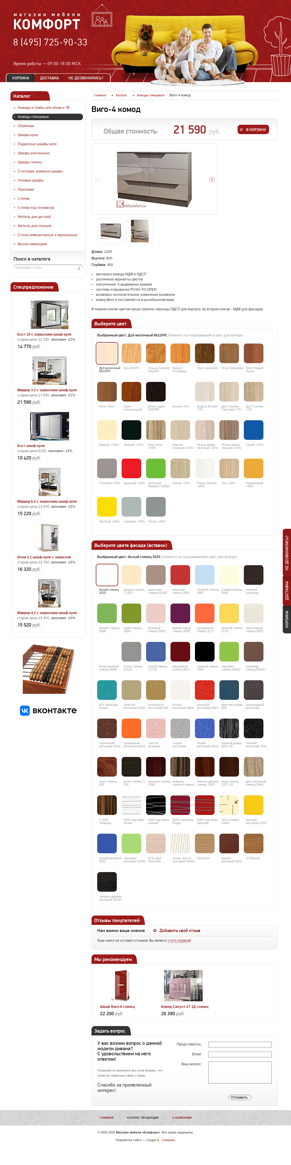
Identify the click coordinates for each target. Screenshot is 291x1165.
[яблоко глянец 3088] (107, 613)
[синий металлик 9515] (205, 728)
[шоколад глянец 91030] (253, 651)
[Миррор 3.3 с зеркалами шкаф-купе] (49, 384)
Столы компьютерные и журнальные (48, 235)
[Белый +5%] (180, 391)
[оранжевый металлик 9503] (131, 728)
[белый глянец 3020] (107, 575)
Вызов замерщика (32, 244)
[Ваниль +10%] (107, 430)
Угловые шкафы (31, 180)
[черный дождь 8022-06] (229, 728)
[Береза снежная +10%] (180, 430)
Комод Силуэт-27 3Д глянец (184, 1007)
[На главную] (47, 29)
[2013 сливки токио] (229, 805)
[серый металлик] (180, 728)
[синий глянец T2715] (156, 651)
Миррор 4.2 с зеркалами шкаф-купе (47, 613)
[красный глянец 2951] (180, 575)
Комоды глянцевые (33, 117)
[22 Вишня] (253, 843)
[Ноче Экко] (107, 391)
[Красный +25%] (131, 468)
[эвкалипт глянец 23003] (229, 651)
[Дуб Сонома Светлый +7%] (229, 391)
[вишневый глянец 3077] (180, 651)
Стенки (24, 199)
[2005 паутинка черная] (156, 805)
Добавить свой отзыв (179, 930)
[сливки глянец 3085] (229, 575)
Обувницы (26, 126)
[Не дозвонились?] (88, 78)
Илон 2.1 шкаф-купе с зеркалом (44, 557)
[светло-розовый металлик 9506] (156, 728)
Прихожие (26, 190)
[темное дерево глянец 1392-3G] (205, 767)
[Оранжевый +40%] (253, 468)
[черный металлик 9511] (253, 728)
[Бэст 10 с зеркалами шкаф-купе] (49, 328)
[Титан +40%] (156, 507)
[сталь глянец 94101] (131, 651)
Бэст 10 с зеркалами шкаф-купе (44, 334)
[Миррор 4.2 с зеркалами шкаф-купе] (49, 606)
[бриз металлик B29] (229, 690)
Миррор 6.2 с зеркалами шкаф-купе (47, 502)
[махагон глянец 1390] (156, 767)
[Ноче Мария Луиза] (253, 353)
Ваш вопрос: (192, 1064)
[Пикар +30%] (180, 468)
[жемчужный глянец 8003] (253, 613)
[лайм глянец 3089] (131, 613)
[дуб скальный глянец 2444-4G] (253, 767)
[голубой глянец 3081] (205, 575)
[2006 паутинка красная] (205, 805)
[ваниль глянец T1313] (131, 575)
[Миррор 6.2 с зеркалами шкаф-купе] (49, 495)
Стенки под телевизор (36, 208)
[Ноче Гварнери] (229, 353)
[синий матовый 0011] (107, 843)
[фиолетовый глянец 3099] (180, 613)
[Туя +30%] (229, 468)
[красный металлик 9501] (205, 690)
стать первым (179, 941)
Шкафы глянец (30, 162)
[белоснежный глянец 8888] (107, 651)
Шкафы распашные (34, 153)
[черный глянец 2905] (205, 651)
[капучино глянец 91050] (156, 575)
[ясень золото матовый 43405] (180, 843)
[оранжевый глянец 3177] (205, 613)
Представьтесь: (190, 1044)
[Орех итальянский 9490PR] (131, 391)
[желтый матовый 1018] (253, 805)
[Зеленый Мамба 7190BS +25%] (156, 468)
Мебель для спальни (34, 226)
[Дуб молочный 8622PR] (107, 353)
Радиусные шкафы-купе (37, 144)
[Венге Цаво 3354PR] (156, 391)
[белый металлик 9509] (180, 690)
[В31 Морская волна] (107, 690)
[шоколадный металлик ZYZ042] (253, 690)
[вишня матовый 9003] (229, 843)
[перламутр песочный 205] (156, 690)
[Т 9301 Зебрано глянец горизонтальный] (107, 805)
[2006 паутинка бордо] (180, 805)
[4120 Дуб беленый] (156, 843)
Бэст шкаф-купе (31, 446)
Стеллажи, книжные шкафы (40, 171)
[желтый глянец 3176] (229, 613)
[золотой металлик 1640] (131, 690)
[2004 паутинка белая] (131, 805)
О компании (182, 1117)
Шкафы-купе (28, 135)
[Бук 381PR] (131, 353)
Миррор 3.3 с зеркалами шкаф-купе (47, 390)
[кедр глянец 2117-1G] (229, 767)
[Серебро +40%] (131, 507)
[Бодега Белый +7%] (205, 391)
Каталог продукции (143, 1117)
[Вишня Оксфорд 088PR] (180, 353)
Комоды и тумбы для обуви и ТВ (44, 108)
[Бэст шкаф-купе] (49, 439)
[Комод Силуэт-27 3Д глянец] (183, 1000)
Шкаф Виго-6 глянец (117, 1007)
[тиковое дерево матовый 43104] (107, 882)
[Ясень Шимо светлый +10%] (205, 430)
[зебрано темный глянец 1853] (180, 767)
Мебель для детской (34, 217)
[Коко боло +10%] (156, 430)
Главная (106, 1117)
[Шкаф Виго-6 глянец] (122, 1000)
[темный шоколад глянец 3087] (253, 575)
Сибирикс (169, 1140)
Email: (197, 1054)
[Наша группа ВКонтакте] (48, 715)
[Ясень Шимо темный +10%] (229, 430)
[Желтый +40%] (107, 507)
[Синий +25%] (253, 430)
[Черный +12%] (131, 430)
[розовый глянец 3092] (156, 613)
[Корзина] (20, 78)
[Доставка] (49, 78)
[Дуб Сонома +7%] (253, 391)
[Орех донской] (205, 353)
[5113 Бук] (205, 843)
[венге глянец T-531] (131, 767)
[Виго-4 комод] (154, 179)
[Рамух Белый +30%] (205, 468)
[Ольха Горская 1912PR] (156, 353)
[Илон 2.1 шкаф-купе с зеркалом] (49, 551)
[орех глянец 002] (107, 767)
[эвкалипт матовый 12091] (131, 843)
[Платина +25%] (107, 468)
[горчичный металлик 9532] (107, 728)
